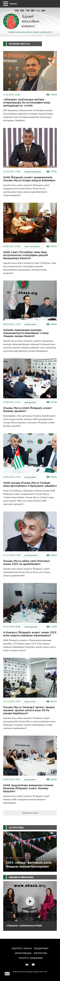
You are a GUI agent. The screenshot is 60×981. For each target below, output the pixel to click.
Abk (33, 10)
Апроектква (40, 953)
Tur (27, 10)
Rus (17, 10)
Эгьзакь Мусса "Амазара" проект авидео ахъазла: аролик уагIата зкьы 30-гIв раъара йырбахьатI (29, 710)
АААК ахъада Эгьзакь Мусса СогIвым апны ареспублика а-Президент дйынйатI (30, 484)
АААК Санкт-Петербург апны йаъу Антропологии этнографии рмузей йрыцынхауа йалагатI (25, 255)
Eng (22, 10)
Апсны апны (30, 701)
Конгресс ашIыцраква (31, 958)
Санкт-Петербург (32, 246)
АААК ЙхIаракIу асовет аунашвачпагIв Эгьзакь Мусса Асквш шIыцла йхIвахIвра (29, 178)
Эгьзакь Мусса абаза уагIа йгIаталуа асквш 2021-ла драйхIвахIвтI (26, 562)
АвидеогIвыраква (32, 171)
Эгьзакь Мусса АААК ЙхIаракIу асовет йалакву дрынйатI (27, 409)
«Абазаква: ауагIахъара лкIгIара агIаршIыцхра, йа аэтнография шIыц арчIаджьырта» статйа (26, 102)
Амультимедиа (23, 953)
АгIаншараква (30, 555)
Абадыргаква (41, 948)
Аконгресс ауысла (22, 948)
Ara (43, 10)
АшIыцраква (30, 324)
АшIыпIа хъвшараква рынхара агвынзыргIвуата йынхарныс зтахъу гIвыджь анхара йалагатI (26, 333)
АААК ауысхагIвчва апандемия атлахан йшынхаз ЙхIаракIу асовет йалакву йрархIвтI (28, 788)
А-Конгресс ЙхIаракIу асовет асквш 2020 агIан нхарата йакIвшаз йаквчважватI (29, 633)
